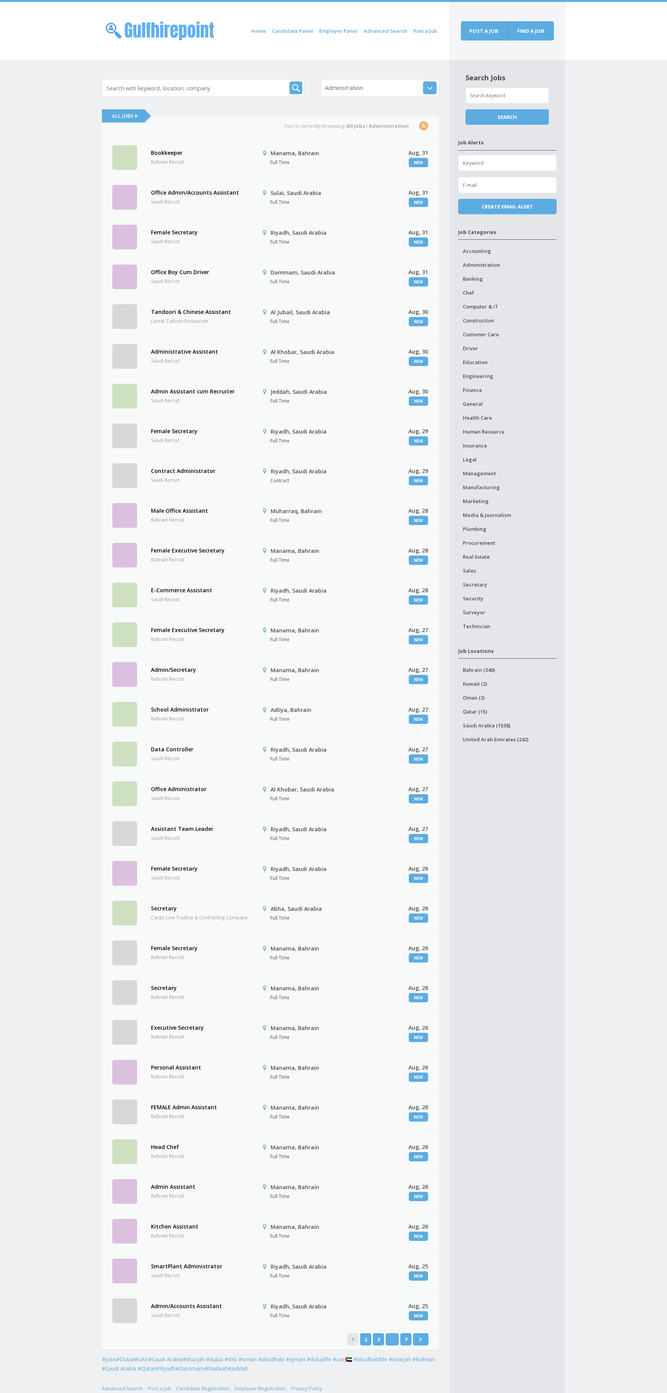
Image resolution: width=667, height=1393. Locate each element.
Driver (470, 348)
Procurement (479, 542)
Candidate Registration (203, 1388)
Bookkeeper (167, 152)
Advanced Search (385, 30)
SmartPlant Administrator (186, 1266)
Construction (478, 320)
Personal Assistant (176, 1067)
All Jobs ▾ (124, 115)
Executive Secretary (177, 1027)
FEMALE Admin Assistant (184, 1107)
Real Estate (476, 556)
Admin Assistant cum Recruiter (193, 391)
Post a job (483, 30)
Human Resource (483, 431)
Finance (472, 389)
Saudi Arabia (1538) (486, 725)
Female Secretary (174, 232)
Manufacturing (481, 487)
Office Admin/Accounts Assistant (195, 192)
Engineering (478, 376)
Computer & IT (480, 306)
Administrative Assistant (184, 351)
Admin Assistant (173, 1186)
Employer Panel (338, 30)
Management (479, 473)
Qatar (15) (475, 711)
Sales (469, 570)
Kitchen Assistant (174, 1226)
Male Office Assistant (179, 510)
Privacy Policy (306, 1388)
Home (258, 30)
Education (475, 362)
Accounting (477, 250)
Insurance (475, 445)
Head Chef (165, 1147)
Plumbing (474, 528)
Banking (473, 278)
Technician (476, 626)
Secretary (164, 908)
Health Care (477, 417)
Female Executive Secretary (188, 550)
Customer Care (481, 334)
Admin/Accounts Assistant (186, 1306)
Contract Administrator (183, 471)
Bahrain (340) (479, 669)
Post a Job (425, 30)
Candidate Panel (292, 30)
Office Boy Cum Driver (180, 272)
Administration (481, 264)
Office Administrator (179, 789)
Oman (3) (474, 697)
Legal (470, 459)
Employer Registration (260, 1388)
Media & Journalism (487, 515)
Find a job (530, 30)
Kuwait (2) (475, 683)
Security (473, 598)
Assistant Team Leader (182, 828)
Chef (468, 292)
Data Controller (172, 749)
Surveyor (474, 612)
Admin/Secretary (173, 669)
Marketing (476, 501)
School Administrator (180, 709)
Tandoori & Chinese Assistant (191, 311)
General (473, 403)
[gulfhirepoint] (160, 29)
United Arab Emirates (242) (495, 739)
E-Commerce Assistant (181, 590)
